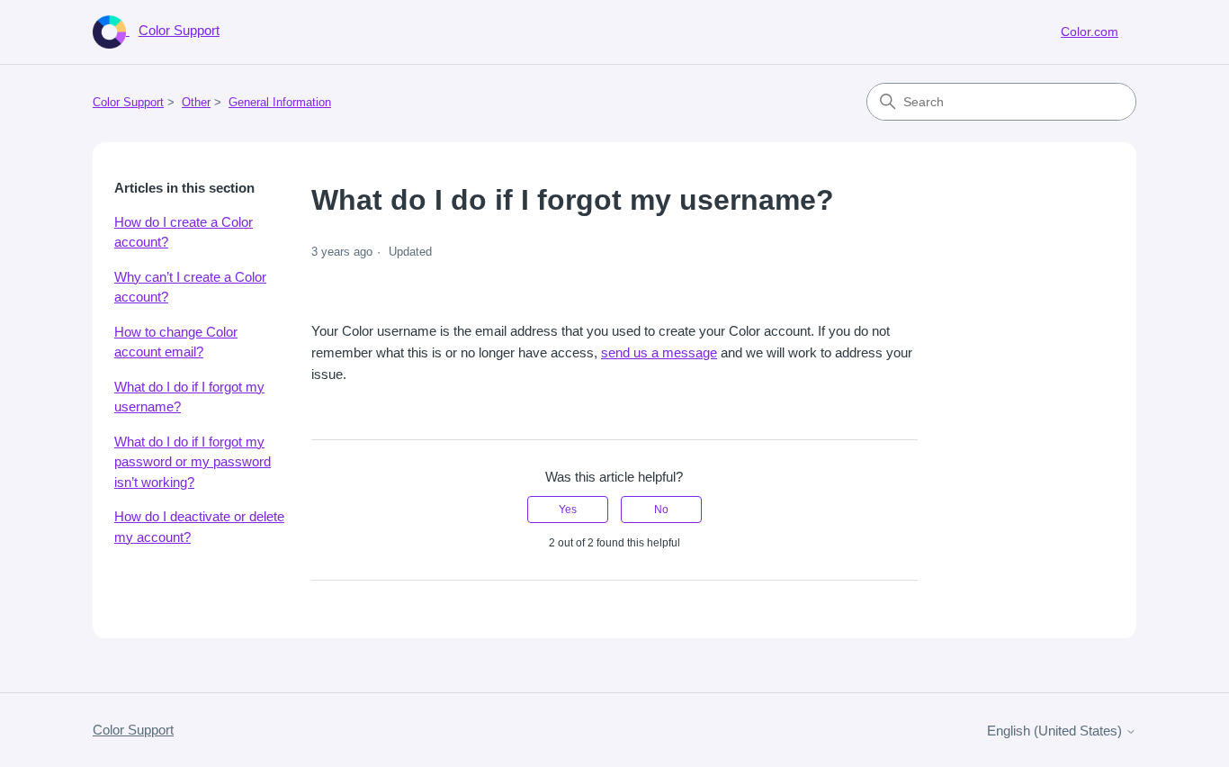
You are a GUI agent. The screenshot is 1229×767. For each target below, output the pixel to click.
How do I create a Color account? (183, 232)
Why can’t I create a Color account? (190, 287)
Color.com (1089, 31)
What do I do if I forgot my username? (189, 397)
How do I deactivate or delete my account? (199, 527)
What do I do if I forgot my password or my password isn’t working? (192, 462)
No (661, 509)
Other (196, 102)
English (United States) (1056, 730)
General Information (280, 102)
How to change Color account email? (176, 342)
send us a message (659, 352)
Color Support (128, 102)
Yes (568, 509)
